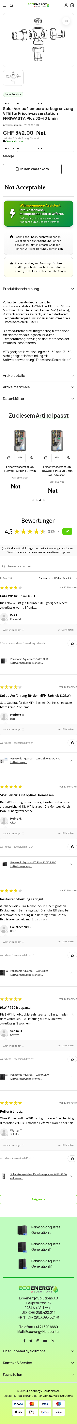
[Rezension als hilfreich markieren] (72, 643)
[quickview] (30, 458)
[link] (30, 440)
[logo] (38, 5)
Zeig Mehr (41, 919)
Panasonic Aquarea (45, 1227)
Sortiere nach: (46, 578)
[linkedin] (52, 1340)
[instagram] (38, 1340)
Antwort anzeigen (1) (13, 629)
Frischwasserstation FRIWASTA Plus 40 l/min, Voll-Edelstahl (30, 471)
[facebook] (24, 1340)
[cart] (72, 5)
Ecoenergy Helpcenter (42, 1331)
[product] (66, 21)
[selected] (18, 458)
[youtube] (45, 1340)
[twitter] (31, 1340)
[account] (66, 5)
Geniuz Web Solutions (58, 1396)
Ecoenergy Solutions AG (44, 1391)
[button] (5, 5)
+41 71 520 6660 (46, 1327)
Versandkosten (15, 141)
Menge (8, 156)
